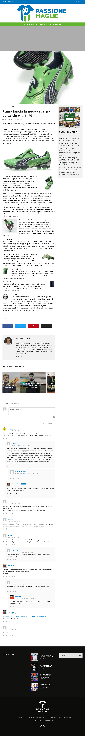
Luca (22, 598)
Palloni (34, 24)
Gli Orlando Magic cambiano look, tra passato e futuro (47, 687)
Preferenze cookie (8, 654)
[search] (80, 655)
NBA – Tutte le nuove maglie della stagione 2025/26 (45, 677)
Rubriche (57, 24)
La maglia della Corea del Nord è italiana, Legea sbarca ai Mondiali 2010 (70, 165)
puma (4, 318)
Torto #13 (11, 429)
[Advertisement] (42, 38)
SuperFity (23, 473)
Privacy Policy (65, 717)
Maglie (27, 24)
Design (42, 24)
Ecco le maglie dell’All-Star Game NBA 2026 (47, 656)
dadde (19, 552)
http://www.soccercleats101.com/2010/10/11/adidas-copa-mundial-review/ (24, 616)
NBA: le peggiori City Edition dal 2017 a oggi (46, 666)
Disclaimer (37, 717)
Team (4, 1)
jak (9, 628)
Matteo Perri (8, 119)
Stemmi (49, 24)
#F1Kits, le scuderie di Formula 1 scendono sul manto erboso (69, 172)
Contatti (10, 1)
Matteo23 (20, 584)
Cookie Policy (50, 717)
